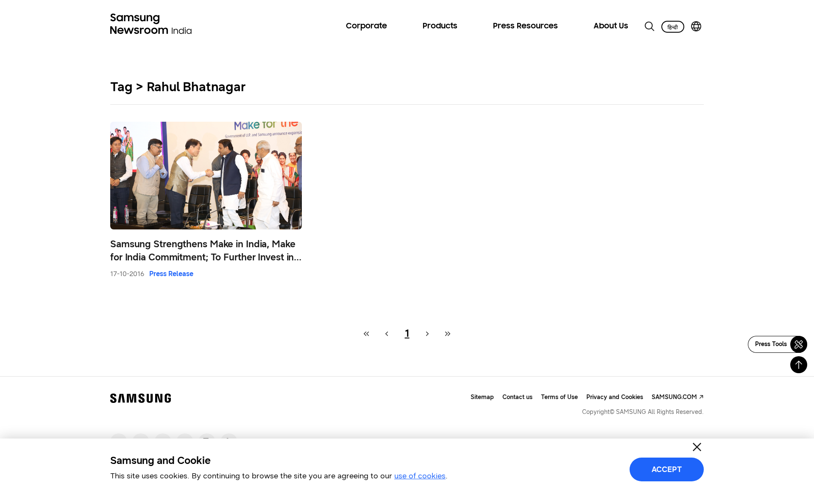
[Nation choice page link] (696, 26)
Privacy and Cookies (614, 397)
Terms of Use (559, 397)
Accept (667, 469)
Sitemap (482, 397)
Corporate (366, 26)
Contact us (517, 397)
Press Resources (525, 26)
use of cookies (420, 475)
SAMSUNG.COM (674, 397)
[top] (798, 364)
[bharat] (672, 27)
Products (440, 26)
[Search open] (649, 26)
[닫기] (697, 447)
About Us (611, 26)
